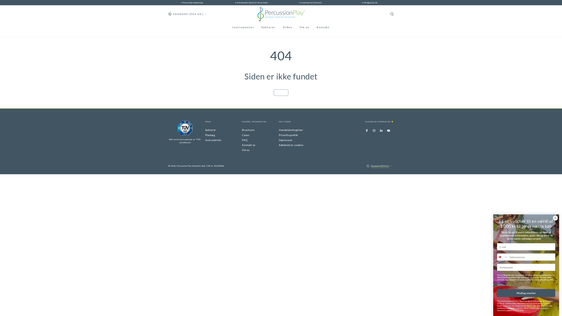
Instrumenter (213, 140)
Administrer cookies (291, 145)
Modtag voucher (526, 293)
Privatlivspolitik (288, 135)
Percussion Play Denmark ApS (191, 166)
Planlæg (210, 135)
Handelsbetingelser (291, 130)
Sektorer (210, 130)
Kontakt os (248, 145)
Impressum (285, 140)
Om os (246, 150)
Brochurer (248, 130)
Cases (245, 135)
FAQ (244, 140)
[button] (392, 14)
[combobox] (502, 257)
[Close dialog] (555, 218)
